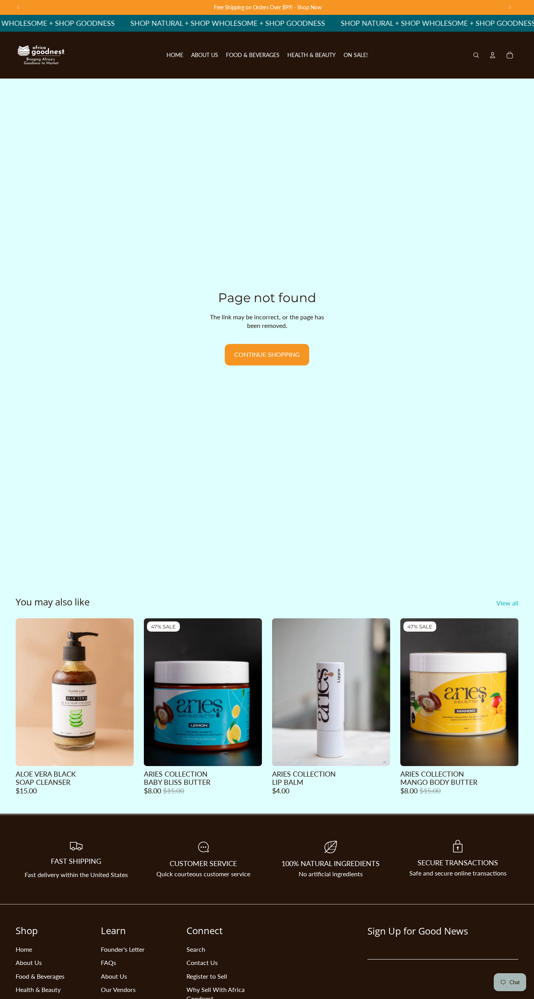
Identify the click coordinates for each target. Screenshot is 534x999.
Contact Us (202, 962)
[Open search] (476, 55)
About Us (29, 962)
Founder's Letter (123, 949)
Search (195, 949)
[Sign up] (511, 950)
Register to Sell (206, 976)
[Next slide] (122, 692)
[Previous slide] (27, 692)
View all (507, 603)
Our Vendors (118, 989)
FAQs (108, 962)
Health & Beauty (38, 989)
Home (24, 949)
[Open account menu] (492, 55)
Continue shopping (267, 354)
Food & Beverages (40, 976)
